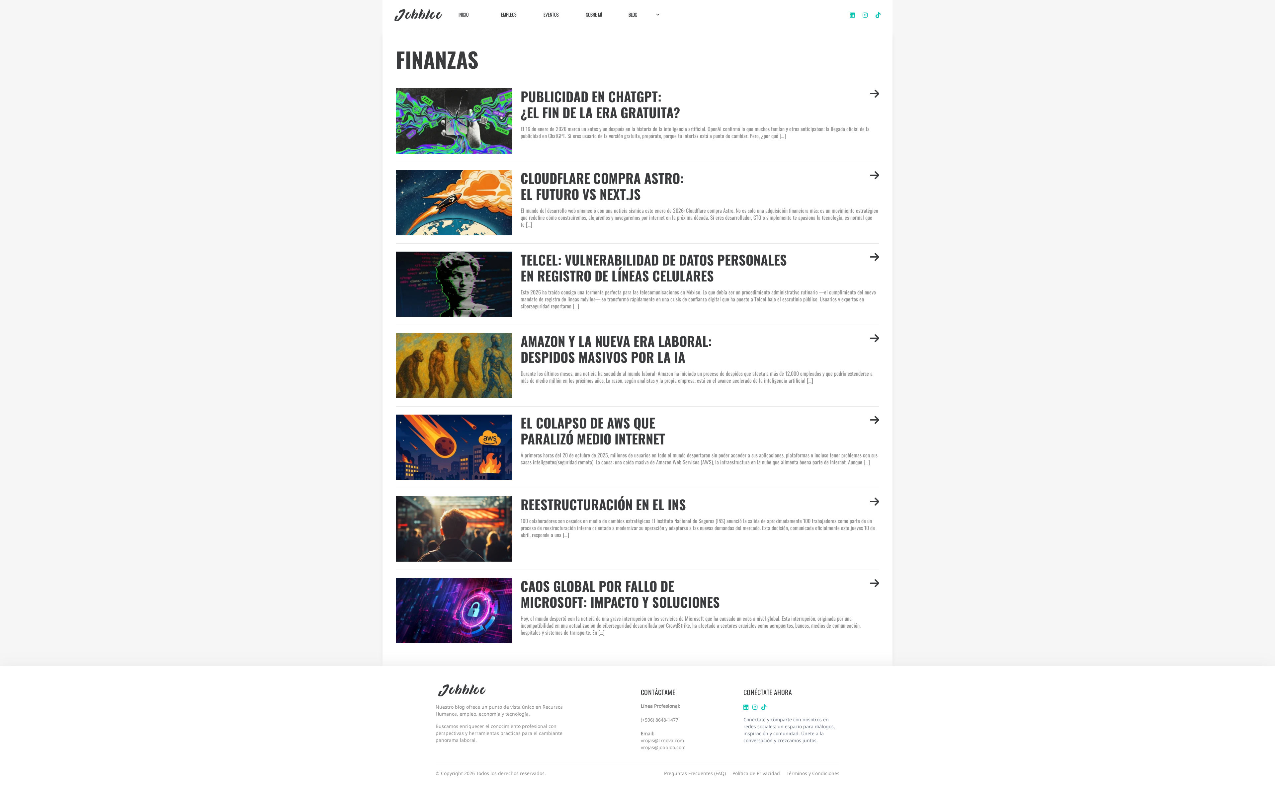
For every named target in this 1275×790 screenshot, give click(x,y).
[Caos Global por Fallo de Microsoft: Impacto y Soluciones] (455, 610)
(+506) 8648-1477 (659, 720)
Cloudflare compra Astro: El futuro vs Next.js (602, 186)
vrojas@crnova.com (662, 740)
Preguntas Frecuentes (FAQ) (695, 773)
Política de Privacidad (756, 773)
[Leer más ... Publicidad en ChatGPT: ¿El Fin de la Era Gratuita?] (874, 104)
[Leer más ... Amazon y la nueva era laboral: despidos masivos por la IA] (874, 349)
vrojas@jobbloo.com (663, 747)
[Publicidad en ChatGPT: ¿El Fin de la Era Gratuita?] (455, 121)
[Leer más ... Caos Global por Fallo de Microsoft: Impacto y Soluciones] (874, 594)
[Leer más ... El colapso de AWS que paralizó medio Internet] (874, 430)
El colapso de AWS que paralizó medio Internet (593, 430)
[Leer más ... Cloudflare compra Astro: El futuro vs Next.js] (874, 186)
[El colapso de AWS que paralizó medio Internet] (455, 447)
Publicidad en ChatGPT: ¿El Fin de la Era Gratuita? (600, 104)
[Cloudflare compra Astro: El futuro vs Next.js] (455, 202)
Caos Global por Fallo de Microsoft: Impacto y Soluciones (620, 594)
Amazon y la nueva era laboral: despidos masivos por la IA (616, 349)
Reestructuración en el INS (603, 504)
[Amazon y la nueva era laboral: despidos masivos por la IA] (455, 365)
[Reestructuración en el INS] (455, 529)
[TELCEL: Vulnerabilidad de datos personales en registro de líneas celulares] (455, 284)
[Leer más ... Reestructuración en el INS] (874, 504)
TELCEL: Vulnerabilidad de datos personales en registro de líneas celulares (654, 267)
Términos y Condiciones (813, 773)
